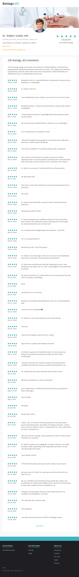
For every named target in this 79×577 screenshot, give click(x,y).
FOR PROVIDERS (34, 546)
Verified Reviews (8, 550)
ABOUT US (58, 546)
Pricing (30, 550)
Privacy (56, 563)
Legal (56, 560)
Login (30, 553)
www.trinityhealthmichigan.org (13, 49)
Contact (57, 553)
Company (57, 550)
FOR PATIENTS (7, 546)
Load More (39, 526)
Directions (7, 46)
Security (57, 556)
